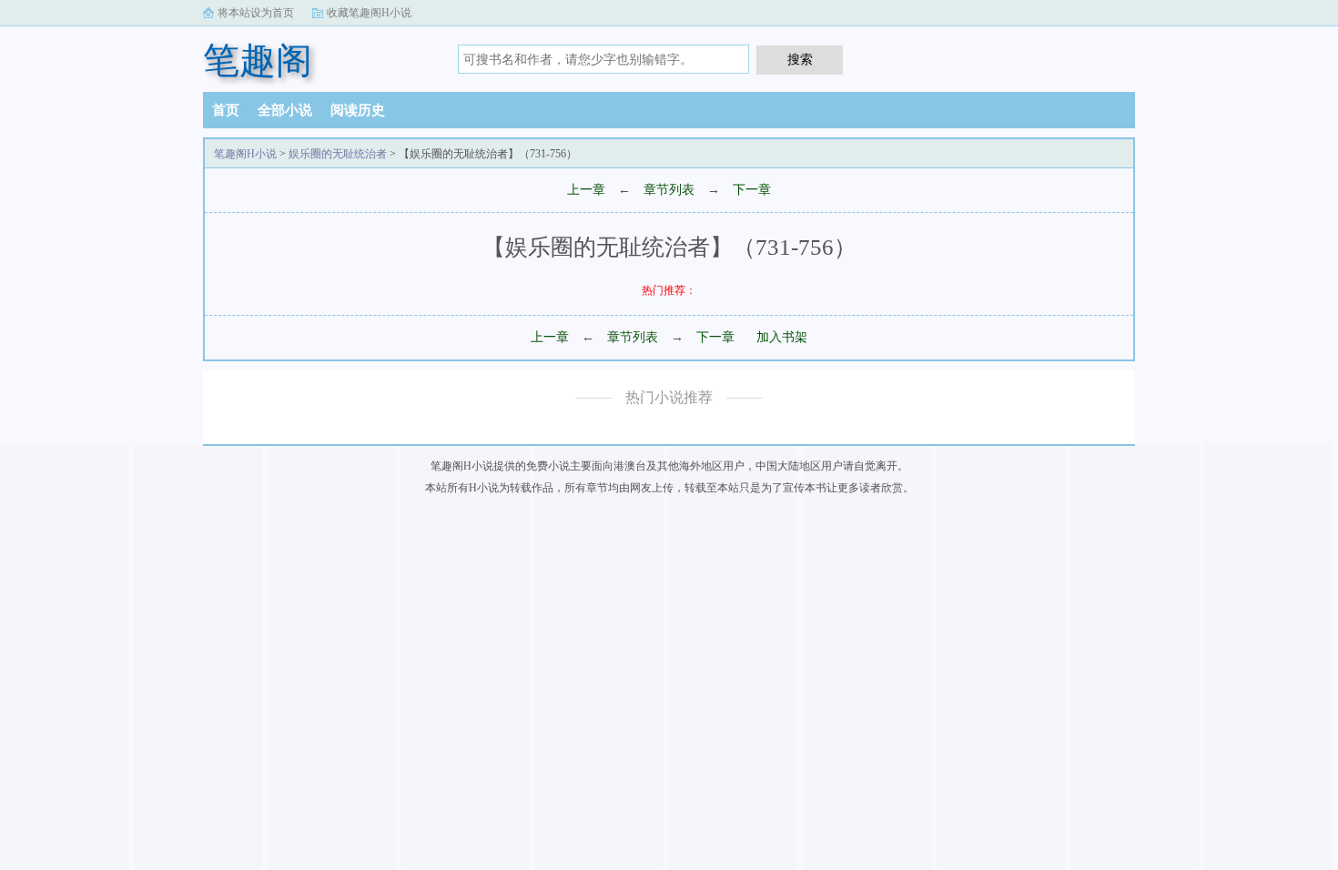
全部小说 (285, 110)
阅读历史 (357, 110)
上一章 (586, 190)
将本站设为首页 (256, 12)
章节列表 (669, 190)
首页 (225, 110)
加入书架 (781, 337)
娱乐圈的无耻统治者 (338, 153)
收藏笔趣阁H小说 (369, 12)
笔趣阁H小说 (245, 153)
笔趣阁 (257, 60)
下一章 (752, 190)
